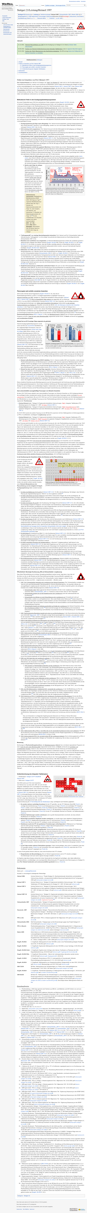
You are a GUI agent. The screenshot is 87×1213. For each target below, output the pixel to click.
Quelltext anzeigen (50, 5)
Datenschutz (19, 1209)
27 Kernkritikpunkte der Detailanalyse (40, 801)
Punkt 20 (49, 840)
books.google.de (68, 1146)
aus (57, 18)
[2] (32, 215)
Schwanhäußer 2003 (44, 634)
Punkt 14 (35, 847)
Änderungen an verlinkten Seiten (7, 27)
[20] (70, 643)
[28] (24, 728)
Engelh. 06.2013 (51, 242)
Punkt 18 (41, 811)
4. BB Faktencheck (33, 16)
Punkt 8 (63, 820)
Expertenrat (28, 14)
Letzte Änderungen (6, 17)
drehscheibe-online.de (35, 1008)
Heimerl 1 (31, 627)
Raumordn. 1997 (35, 615)
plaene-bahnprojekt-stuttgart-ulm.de (43, 1104)
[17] (75, 628)
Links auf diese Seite (8, 24)
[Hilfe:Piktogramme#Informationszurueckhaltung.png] (81, 295)
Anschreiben (72, 952)
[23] (68, 652)
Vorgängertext (51, 956)
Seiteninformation (7, 34)
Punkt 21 (23, 813)
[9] (44, 607)
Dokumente (50, 16)
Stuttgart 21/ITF (29, 780)
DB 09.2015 (42, 734)
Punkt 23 (57, 855)
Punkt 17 (49, 809)
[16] (71, 628)
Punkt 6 (67, 825)
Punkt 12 (76, 807)
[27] (32, 693)
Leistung (36, 14)
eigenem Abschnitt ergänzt (75, 49)
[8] (71, 598)
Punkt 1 (78, 804)
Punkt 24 (44, 849)
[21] (37, 652)
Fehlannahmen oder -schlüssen (76, 796)
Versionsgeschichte (60, 5)
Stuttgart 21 (21, 14)
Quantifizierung (22, 18)
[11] (44, 618)
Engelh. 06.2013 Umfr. (33, 247)
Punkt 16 (79, 836)
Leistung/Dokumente (30, 871)
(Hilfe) (60, 18)
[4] (55, 372)
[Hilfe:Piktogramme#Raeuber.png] (39, 461)
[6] (61, 515)
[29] (26, 739)
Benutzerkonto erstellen (74, 1)
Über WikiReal (26, 1209)
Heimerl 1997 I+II (49, 301)
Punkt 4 (43, 825)
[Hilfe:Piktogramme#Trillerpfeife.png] (81, 104)
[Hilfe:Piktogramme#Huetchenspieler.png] (81, 25)
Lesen (42, 5)
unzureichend (31, 325)
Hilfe (3, 20)
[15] (35, 625)
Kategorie (20, 1195)
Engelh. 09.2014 (63, 253)
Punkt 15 (66, 847)
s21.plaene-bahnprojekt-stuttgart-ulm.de (40, 1093)
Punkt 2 (28, 820)
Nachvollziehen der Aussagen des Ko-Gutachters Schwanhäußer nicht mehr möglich (43, 526)
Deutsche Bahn (41, 18)
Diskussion (22, 5)
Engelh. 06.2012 (64, 102)
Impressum (32, 1209)
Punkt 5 (63, 806)
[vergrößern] (83, 187)
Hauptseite (4, 16)
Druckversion (6, 31)
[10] (31, 616)
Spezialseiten (6, 29)
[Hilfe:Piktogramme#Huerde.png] (75, 295)
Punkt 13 (62, 822)
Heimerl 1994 (52, 256)
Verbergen (39, 59)
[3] (75, 312)
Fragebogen (64, 952)
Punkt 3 (40, 806)
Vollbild (51, 18)
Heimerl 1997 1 (59, 86)
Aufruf (28, 18)
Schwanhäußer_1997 (40, 591)
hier (32, 982)
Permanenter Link (7, 32)
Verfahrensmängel (45, 14)
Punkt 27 (50, 834)
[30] (54, 899)
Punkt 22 (59, 838)
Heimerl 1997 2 (68, 86)
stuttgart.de (24, 1111)
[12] (41, 623)
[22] (52, 652)
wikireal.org (75, 884)
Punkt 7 (23, 807)
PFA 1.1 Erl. (72, 372)
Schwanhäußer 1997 (65, 14)
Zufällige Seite (5, 19)
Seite (17, 5)
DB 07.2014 (80, 712)
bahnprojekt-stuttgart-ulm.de (44, 880)
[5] (62, 493)
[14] (54, 623)
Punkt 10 (44, 807)
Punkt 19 (49, 827)
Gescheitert (80, 16)
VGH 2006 (37, 280)
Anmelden (83, 1)
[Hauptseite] (7, 6)
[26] (45, 663)
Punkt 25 (79, 831)
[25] (46, 659)
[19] (37, 630)
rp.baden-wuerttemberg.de (48, 972)
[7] (32, 594)
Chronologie (42, 16)
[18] (81, 628)
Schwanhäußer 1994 (45, 253)
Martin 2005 (75, 14)
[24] (28, 654)
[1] (40, 199)
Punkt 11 (38, 816)
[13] (45, 623)
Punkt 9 (23, 822)
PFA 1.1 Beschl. (38, 314)
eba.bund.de (44, 930)
